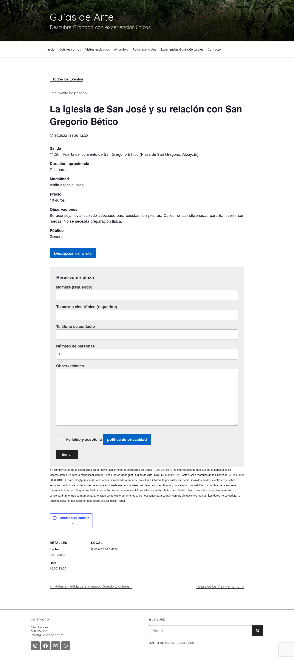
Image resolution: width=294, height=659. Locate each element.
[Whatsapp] (65, 645)
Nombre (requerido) (74, 287)
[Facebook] (45, 645)
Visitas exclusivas (97, 49)
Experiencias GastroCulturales (182, 49)
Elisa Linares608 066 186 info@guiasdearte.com (47, 631)
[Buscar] (257, 630)
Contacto (214, 49)
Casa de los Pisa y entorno (219, 586)
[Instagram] (35, 645)
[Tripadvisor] (55, 645)
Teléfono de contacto (75, 326)
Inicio (51, 49)
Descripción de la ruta (72, 253)
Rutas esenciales (144, 49)
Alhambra (121, 49)
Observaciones (70, 366)
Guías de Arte (82, 16)
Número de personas (75, 346)
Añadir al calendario (75, 517)
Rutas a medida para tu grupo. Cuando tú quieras (92, 586)
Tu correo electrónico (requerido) (86, 306)
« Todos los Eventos (66, 79)
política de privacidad (127, 439)
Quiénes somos (70, 49)
